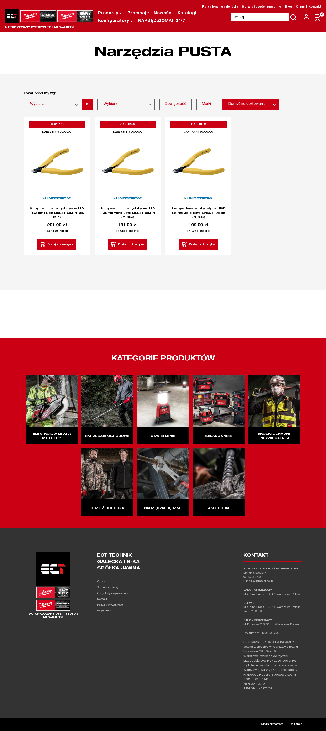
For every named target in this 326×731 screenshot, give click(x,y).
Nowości (163, 13)
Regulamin (104, 611)
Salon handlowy (107, 587)
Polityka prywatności (110, 605)
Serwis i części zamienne (261, 6)
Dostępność (175, 104)
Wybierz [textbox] (37, 104)
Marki (206, 104)
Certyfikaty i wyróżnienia (112, 593)
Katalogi (187, 13)
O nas (300, 6)
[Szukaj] (293, 17)
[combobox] (52, 104)
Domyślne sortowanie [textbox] (247, 104)
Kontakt (315, 6)
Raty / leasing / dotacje (220, 6)
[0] (318, 17)
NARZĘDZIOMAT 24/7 (161, 21)
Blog (288, 6)
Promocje (138, 13)
